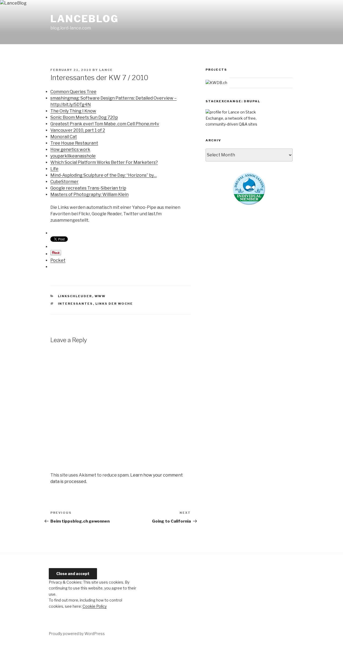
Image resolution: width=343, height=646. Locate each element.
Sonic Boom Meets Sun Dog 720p (84, 117)
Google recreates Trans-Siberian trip (88, 188)
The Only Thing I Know (73, 111)
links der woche (114, 303)
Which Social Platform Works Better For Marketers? (104, 162)
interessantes (75, 303)
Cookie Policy (95, 606)
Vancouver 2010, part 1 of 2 (77, 130)
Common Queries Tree (73, 91)
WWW (100, 296)
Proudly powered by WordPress (77, 633)
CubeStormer (64, 181)
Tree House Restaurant (74, 143)
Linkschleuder (75, 296)
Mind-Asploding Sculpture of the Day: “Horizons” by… (103, 175)
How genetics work (70, 149)
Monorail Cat (63, 136)
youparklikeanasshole (73, 155)
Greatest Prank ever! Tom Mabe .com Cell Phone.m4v (104, 123)
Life (54, 168)
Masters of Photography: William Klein (89, 194)
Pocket (57, 260)
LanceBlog (84, 19)
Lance (106, 70)
